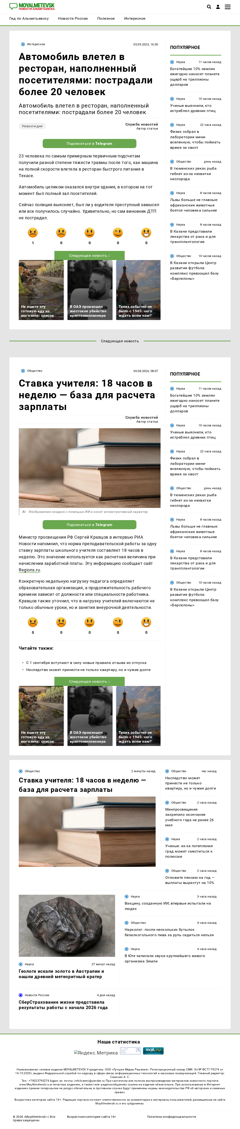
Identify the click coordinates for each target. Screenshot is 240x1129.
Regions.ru (29, 569)
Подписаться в (89, 143)
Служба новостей (141, 124)
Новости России (37, 995)
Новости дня (32, 126)
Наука (180, 62)
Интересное (36, 44)
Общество (183, 161)
